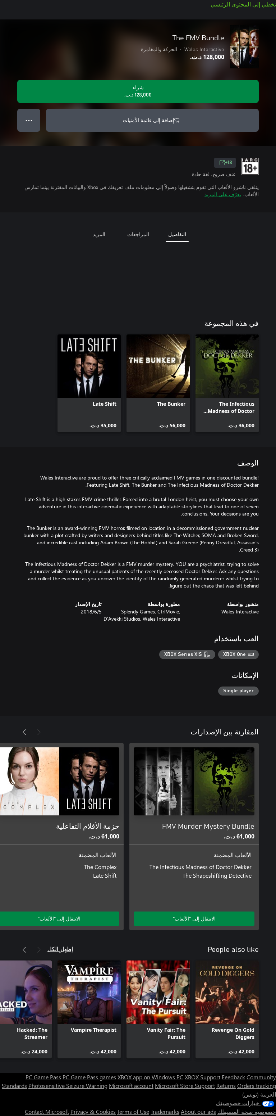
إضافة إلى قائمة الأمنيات (148, 120)
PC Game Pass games (89, 1077)
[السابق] (39, 732)
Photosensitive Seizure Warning (67, 1085)
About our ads (198, 1111)
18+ (228, 162)
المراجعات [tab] (138, 234)
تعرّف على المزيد (222, 194)
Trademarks (165, 1111)
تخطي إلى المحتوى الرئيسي (243, 4)
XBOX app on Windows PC (150, 1077)
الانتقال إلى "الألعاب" (194, 918)
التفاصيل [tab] (177, 234)
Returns (226, 1085)
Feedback (233, 1077)
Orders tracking (256, 1085)
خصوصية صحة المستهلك (246, 1111)
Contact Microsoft (47, 1111)
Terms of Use (133, 1111)
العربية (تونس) (259, 1094)
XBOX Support (202, 1077)
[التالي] (24, 732)
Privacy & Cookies (93, 1111)
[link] (227, 383)
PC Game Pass (43, 1077)
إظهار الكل (60, 949)
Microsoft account (131, 1085)
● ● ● (29, 120)
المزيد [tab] (99, 234)
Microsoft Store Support (185, 1085)
